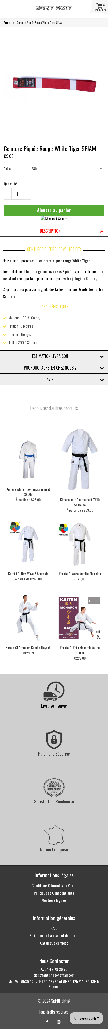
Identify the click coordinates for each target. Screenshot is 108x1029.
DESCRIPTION (50, 231)
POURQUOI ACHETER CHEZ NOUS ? (50, 368)
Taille (7, 168)
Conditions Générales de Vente (54, 885)
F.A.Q (54, 928)
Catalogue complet (54, 943)
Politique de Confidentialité (54, 893)
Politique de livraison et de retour (54, 935)
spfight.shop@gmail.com (55, 975)
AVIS (50, 379)
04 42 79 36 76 (55, 969)
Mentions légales (54, 900)
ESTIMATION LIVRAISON (50, 356)
